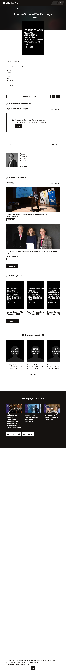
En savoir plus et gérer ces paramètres (17, 664)
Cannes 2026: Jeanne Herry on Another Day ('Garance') (31, 418)
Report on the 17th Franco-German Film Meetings (26, 214)
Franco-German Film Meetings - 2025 (35, 313)
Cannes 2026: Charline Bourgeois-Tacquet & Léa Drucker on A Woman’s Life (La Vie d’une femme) (13, 421)
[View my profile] (60, 3)
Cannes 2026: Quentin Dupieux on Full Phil (51, 417)
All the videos (27, 434)
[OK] (33, 668)
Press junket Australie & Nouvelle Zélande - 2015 (14, 367)
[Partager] (53, 96)
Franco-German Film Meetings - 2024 (55, 313)
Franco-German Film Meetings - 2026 (14, 313)
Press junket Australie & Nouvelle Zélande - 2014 (35, 367)
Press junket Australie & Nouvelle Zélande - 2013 (55, 367)
